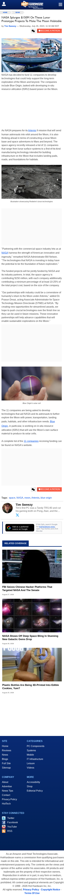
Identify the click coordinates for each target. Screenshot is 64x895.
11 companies (31, 441)
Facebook (12, 822)
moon (27, 497)
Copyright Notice (50, 889)
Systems (31, 750)
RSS (9, 831)
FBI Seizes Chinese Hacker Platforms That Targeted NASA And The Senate (27, 589)
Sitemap (6, 767)
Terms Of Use (32, 893)
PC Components (35, 746)
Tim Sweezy (24, 504)
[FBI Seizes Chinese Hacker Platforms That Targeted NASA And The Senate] (32, 566)
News (17, 12)
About (5, 782)
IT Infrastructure (35, 759)
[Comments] (33, 31)
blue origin (46, 497)
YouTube (12, 826)
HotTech (6, 803)
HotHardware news (47, 526)
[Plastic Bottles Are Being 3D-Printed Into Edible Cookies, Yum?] (32, 664)
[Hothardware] (32, 5)
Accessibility (33, 782)
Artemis (32, 130)
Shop (29, 786)
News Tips (7, 790)
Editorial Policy (35, 790)
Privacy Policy (9, 799)
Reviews (6, 750)
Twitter (10, 818)
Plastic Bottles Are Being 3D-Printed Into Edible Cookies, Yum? (30, 687)
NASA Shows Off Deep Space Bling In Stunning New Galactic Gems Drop (30, 638)
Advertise (7, 786)
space (12, 497)
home (5, 12)
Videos (30, 767)
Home (5, 746)
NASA (4, 253)
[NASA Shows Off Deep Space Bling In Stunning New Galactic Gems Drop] (32, 615)
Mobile (30, 754)
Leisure (31, 763)
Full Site (6, 763)
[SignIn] (5, 3)
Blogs (5, 759)
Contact (6, 795)
